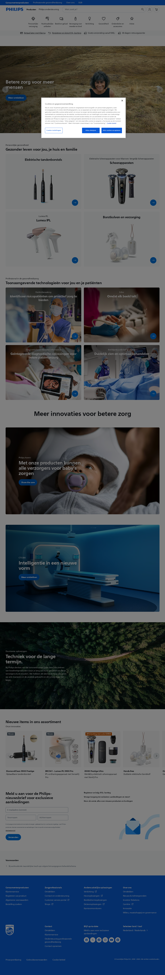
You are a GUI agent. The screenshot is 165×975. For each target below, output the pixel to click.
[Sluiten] (122, 100)
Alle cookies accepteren (111, 130)
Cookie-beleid (111, 123)
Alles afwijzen (91, 130)
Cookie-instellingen (53, 130)
